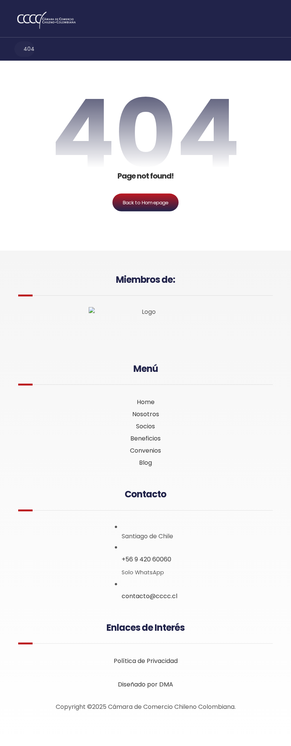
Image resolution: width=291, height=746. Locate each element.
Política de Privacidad (146, 661)
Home (146, 402)
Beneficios (145, 438)
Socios (145, 426)
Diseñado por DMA (145, 684)
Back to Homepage (146, 202)
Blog (145, 462)
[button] (268, 18)
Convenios (145, 450)
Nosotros (145, 414)
